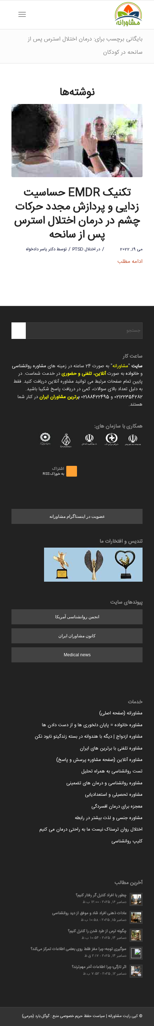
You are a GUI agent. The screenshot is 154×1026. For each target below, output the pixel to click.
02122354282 (128, 397)
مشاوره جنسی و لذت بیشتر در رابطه (109, 818)
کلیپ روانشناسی (127, 841)
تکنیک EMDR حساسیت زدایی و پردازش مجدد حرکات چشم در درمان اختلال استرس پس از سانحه (77, 214)
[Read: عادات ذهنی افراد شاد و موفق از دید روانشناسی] (136, 917)
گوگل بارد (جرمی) (35, 1016)
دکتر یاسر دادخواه (41, 249)
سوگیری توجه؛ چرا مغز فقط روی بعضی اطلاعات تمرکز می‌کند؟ (78, 949)
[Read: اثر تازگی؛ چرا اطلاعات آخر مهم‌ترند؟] (136, 971)
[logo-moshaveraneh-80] (90, 14)
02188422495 (95, 397)
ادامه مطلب (130, 261)
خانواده (132, 374)
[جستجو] (33, 14)
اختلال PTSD (84, 249)
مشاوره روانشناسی (29, 366)
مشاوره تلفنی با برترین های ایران (111, 748)
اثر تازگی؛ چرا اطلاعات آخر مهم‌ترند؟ (99, 967)
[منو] (23, 14)
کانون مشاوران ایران (77, 635)
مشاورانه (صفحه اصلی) (121, 713)
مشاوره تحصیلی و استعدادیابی (114, 795)
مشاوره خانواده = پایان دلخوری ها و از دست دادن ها (92, 725)
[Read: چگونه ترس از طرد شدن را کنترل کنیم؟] (136, 935)
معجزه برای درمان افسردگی (117, 806)
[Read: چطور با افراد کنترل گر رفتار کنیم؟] (136, 899)
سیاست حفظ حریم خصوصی (82, 1016)
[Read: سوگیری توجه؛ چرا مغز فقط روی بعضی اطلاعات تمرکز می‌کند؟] (136, 953)
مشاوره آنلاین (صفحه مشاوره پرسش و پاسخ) (99, 760)
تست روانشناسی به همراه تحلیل (112, 771)
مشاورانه (120, 366)
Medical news (77, 654)
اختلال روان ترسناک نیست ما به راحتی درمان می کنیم (91, 829)
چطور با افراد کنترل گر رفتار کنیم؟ (101, 895)
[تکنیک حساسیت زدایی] (77, 141)
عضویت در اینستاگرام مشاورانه (77, 516)
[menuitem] (33, 14)
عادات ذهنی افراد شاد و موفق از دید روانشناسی (89, 913)
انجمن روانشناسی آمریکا (77, 616)
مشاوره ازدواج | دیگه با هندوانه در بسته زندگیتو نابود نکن (89, 737)
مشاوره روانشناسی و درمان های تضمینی (104, 783)
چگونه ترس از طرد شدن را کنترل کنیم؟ (97, 931)
